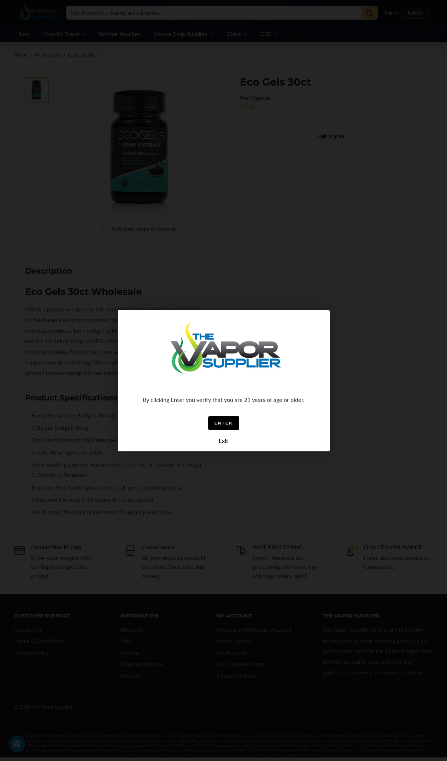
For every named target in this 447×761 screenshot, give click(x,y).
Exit (223, 440)
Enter (223, 423)
